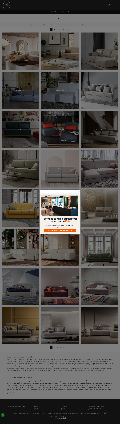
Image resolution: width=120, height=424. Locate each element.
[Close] (79, 192)
